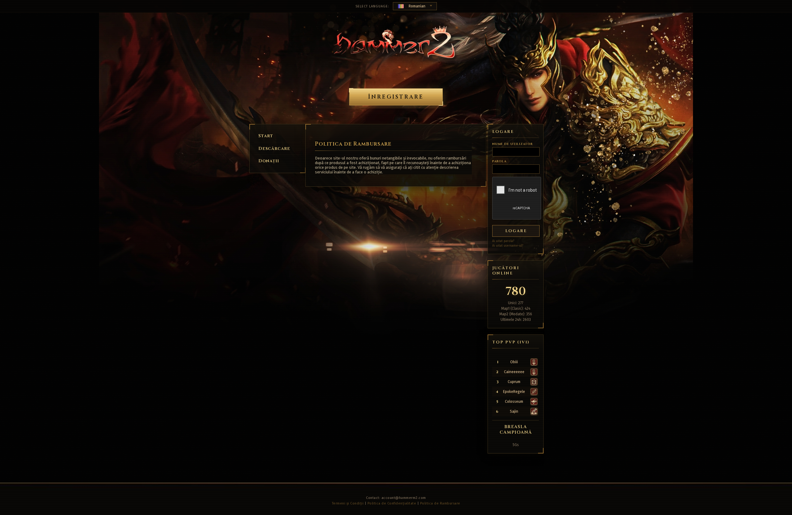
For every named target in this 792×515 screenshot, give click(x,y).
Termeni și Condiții (348, 503)
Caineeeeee (514, 372)
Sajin (514, 411)
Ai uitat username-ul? (507, 246)
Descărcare (274, 148)
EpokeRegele (514, 391)
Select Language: (372, 6)
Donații (268, 161)
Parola (499, 161)
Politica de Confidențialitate (392, 503)
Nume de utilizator (512, 144)
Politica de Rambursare (440, 503)
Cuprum (514, 382)
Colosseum (514, 401)
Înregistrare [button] (396, 96)
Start (265, 136)
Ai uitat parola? (503, 241)
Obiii (514, 362)
